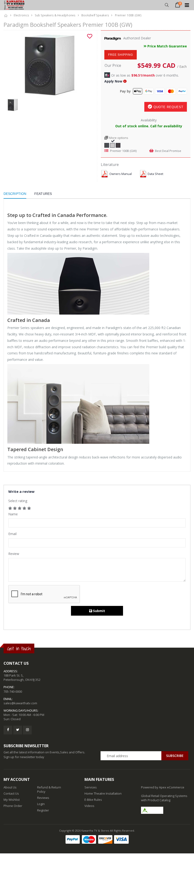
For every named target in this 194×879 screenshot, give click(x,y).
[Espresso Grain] (118, 144)
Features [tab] (43, 194)
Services (90, 787)
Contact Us (11, 793)
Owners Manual (120, 174)
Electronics (21, 15)
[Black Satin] (106, 144)
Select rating (17, 501)
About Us (10, 787)
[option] (48, 64)
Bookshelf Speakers (95, 15)
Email (12, 533)
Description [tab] (15, 194)
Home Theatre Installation (103, 793)
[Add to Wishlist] (89, 36)
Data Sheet (155, 174)
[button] (167, 5)
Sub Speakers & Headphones (55, 15)
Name (13, 514)
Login (41, 804)
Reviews (43, 798)
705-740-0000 (13, 691)
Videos (89, 806)
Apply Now (113, 81)
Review (13, 553)
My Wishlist (12, 799)
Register (43, 810)
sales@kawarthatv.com (20, 703)
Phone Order (13, 806)
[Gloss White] (112, 144)
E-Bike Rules (93, 799)
